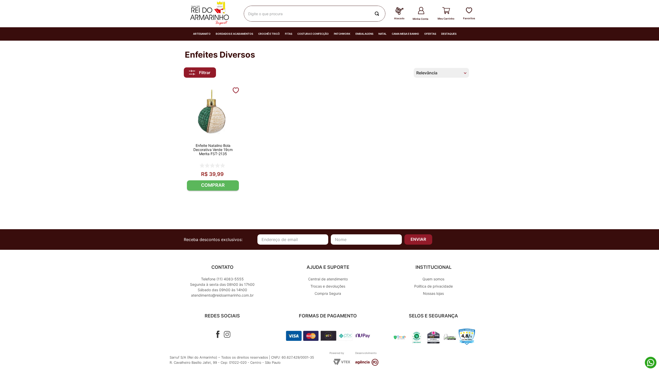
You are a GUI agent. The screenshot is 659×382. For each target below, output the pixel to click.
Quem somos (433, 279)
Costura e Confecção (313, 33)
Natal (382, 33)
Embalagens (364, 33)
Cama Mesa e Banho (405, 33)
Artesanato (202, 33)
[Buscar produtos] (378, 13)
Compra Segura (328, 293)
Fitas (288, 33)
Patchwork (342, 33)
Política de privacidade (433, 286)
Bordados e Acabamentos (234, 33)
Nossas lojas (433, 293)
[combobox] (314, 14)
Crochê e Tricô (269, 33)
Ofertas (430, 33)
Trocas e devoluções (327, 286)
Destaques (448, 33)
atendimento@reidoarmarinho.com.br (222, 295)
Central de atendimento (328, 279)
